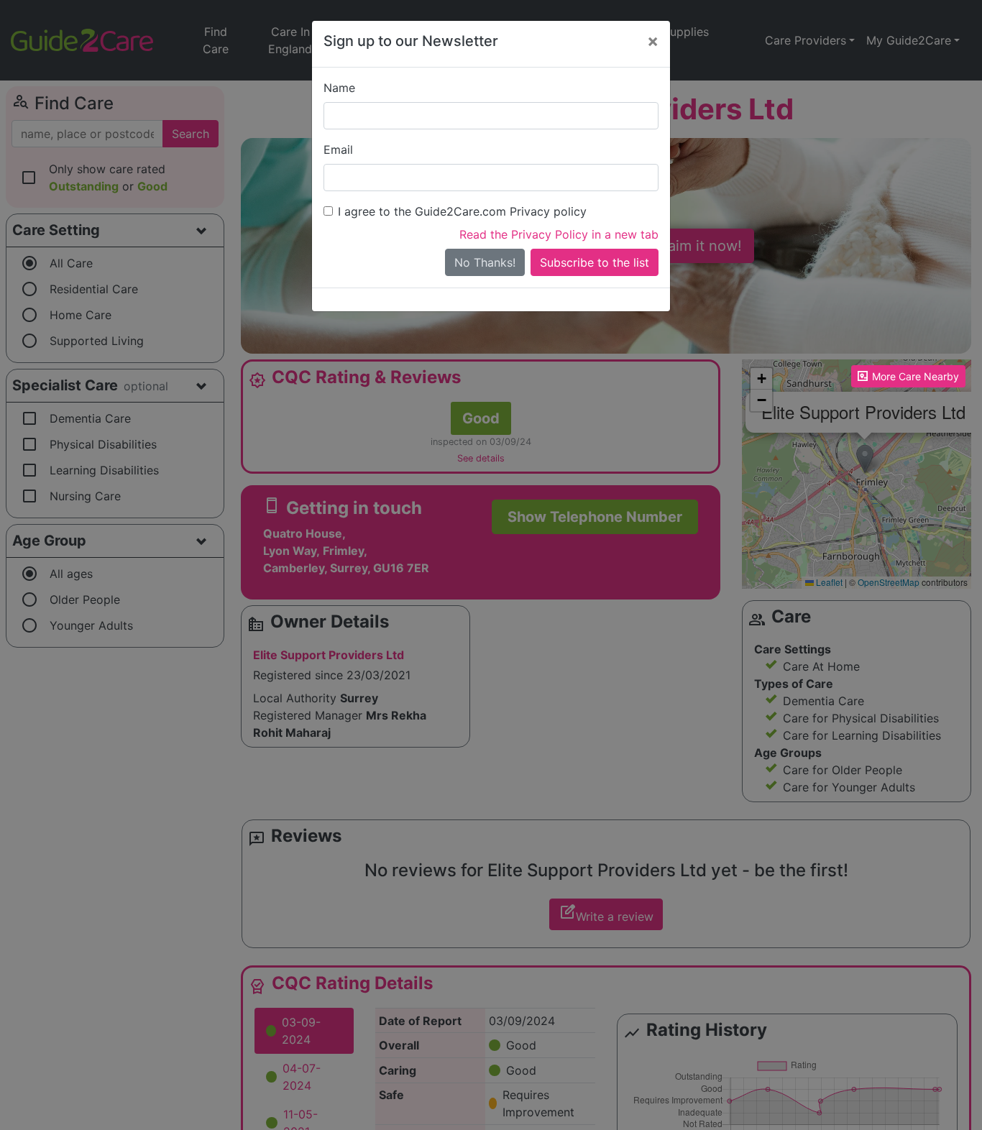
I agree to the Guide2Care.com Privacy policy (462, 211)
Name (339, 88)
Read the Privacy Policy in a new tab (559, 234)
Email (338, 149)
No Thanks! (484, 262)
